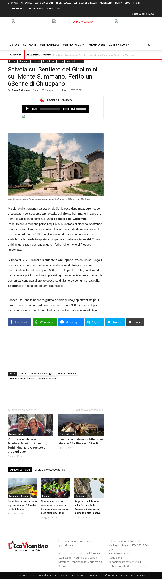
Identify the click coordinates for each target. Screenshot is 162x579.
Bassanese (32, 54)
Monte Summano (67, 373)
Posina (45, 496)
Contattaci (94, 575)
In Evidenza (48, 61)
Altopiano (16, 54)
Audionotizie (53, 8)
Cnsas (23, 373)
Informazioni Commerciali (118, 575)
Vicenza (14, 45)
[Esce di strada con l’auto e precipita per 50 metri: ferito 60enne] (22, 488)
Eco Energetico (16, 8)
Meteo (118, 2)
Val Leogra (29, 45)
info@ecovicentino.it (134, 566)
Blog (127, 2)
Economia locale (44, 2)
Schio (60, 61)
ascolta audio (27, 109)
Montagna (106, 2)
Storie (136, 2)
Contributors (78, 575)
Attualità (26, 2)
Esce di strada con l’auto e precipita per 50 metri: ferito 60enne (22, 505)
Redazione (61, 575)
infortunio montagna (42, 373)
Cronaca (13, 2)
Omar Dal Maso (21, 90)
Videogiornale (35, 8)
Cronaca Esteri (67, 434)
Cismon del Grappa (18, 496)
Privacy (141, 575)
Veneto (46, 54)
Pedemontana (97, 45)
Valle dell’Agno (49, 45)
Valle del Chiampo (74, 45)
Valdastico (81, 496)
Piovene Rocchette (74, 61)
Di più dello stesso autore (50, 469)
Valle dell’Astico (119, 45)
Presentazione (27, 575)
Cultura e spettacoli (85, 2)
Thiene (12, 61)
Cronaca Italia (16, 434)
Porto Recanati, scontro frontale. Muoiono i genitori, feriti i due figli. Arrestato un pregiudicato (27, 445)
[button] (149, 45)
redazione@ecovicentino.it (125, 562)
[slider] (81, 108)
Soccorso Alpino (47, 378)
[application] (55, 109)
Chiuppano (24, 61)
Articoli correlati (20, 469)
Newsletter (45, 575)
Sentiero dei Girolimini (22, 378)
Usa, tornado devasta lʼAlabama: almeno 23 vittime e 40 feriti (81, 441)
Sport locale (63, 2)
